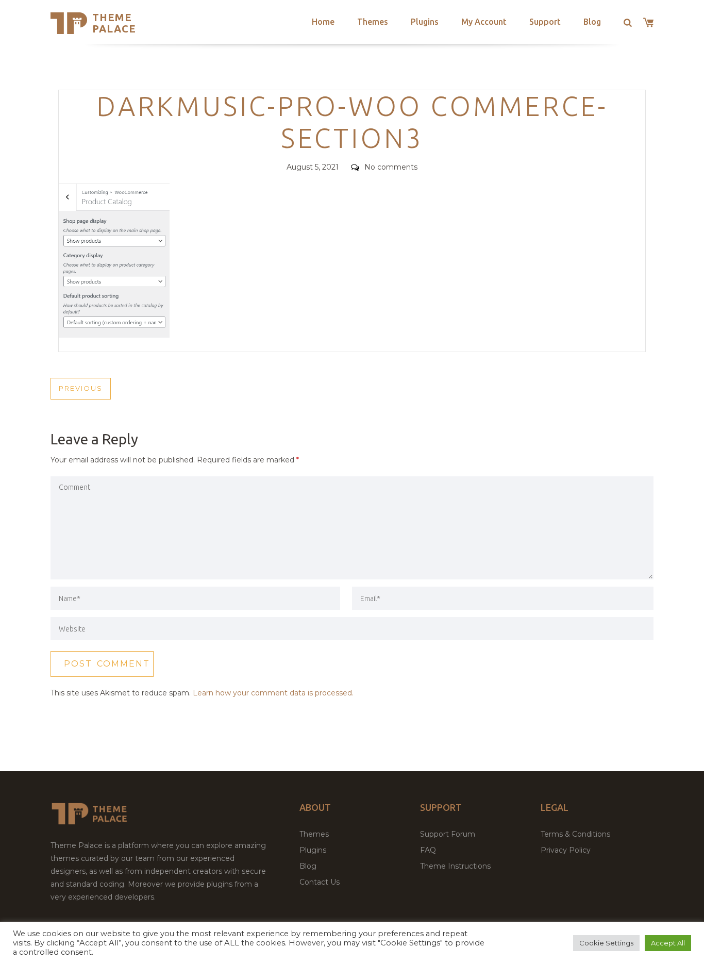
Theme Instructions (455, 866)
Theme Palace (114, 23)
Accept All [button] (668, 943)
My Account (484, 21)
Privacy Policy (566, 850)
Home (323, 21)
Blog (592, 21)
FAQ (428, 850)
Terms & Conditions (575, 834)
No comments (390, 167)
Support (545, 21)
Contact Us (319, 882)
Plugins (425, 21)
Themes (372, 21)
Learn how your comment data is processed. (273, 692)
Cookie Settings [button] (606, 943)
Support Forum (447, 834)
